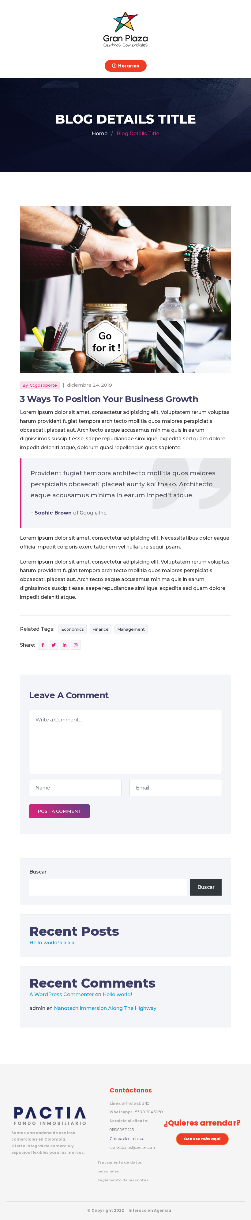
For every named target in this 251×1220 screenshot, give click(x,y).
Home (99, 133)
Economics (72, 629)
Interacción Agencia (150, 1210)
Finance (100, 629)
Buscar (38, 872)
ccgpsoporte (43, 385)
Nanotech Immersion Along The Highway (105, 1008)
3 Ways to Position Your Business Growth (109, 399)
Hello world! (44, 943)
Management (131, 629)
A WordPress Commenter (61, 994)
